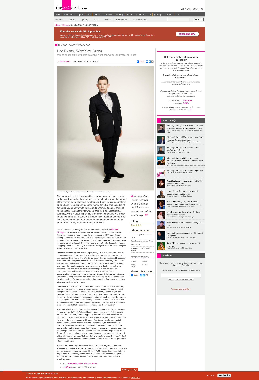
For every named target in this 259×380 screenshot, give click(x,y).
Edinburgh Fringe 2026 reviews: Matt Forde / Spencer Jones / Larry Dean (185, 138)
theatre (109, 14)
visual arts (141, 14)
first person (121, 19)
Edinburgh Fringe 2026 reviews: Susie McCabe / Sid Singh (183, 148)
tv (150, 14)
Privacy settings (129, 369)
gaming (157, 14)
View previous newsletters (180, 289)
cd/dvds (168, 14)
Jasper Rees (64, 61)
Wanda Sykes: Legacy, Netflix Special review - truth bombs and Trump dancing (184, 203)
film (89, 14)
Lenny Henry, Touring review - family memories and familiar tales (183, 192)
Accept (210, 375)
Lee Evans (67, 367)
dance (129, 14)
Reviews (133, 261)
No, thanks (224, 375)
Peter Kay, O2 (135, 244)
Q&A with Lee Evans (82, 363)
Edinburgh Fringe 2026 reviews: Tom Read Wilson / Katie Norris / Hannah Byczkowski (185, 127)
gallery (84, 19)
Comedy (65, 25)
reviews (59, 19)
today (58, 14)
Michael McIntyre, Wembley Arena (142, 241)
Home (57, 25)
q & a (96, 19)
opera (80, 14)
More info (135, 377)
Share (141, 61)
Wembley (145, 264)
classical (98, 14)
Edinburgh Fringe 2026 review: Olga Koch (185, 170)
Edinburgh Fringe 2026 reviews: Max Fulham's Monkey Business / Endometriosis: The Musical (185, 160)
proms (108, 19)
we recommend (139, 19)
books (179, 14)
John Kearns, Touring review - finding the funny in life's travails (184, 213)
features (72, 19)
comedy (119, 14)
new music (69, 14)
